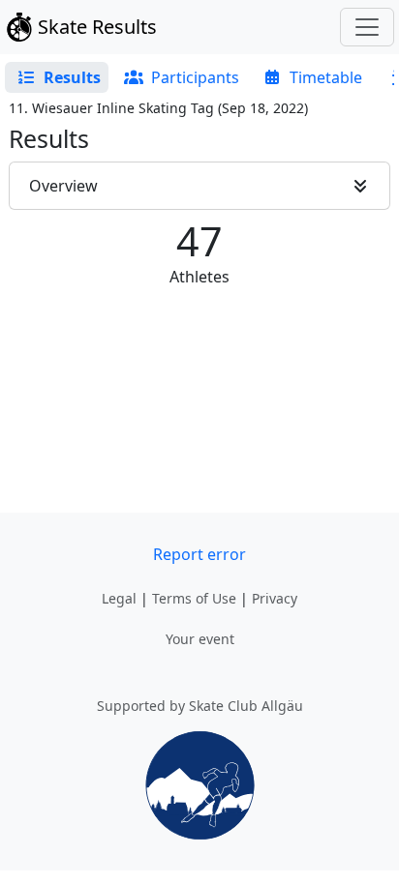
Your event (200, 639)
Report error (199, 554)
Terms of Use (194, 598)
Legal (119, 598)
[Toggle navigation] (367, 27)
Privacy (274, 598)
